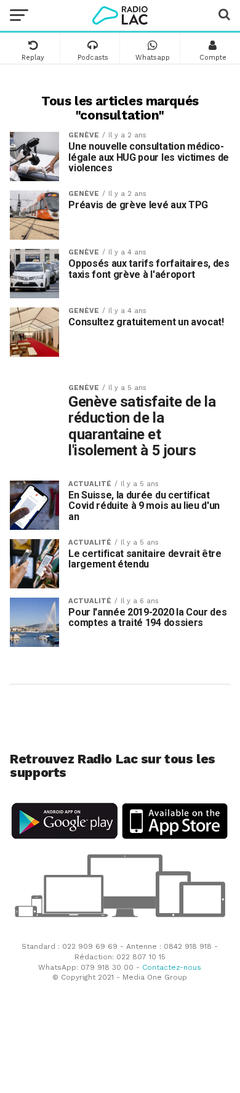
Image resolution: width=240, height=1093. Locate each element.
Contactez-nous (171, 967)
